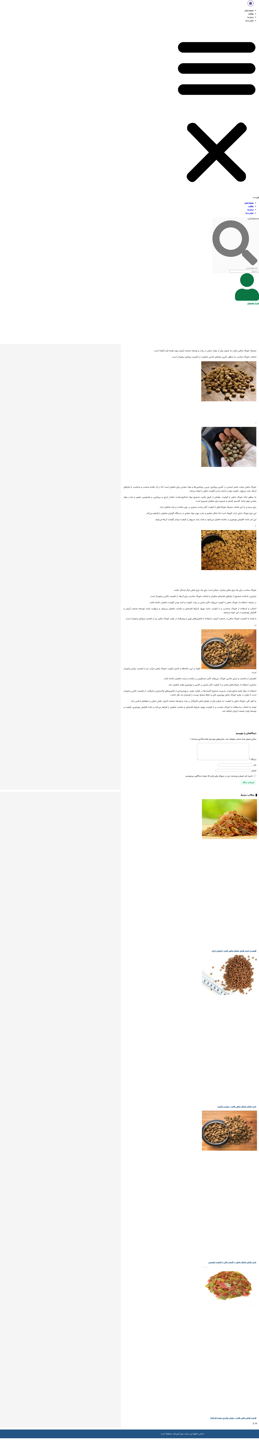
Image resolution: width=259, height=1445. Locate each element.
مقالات (251, 14)
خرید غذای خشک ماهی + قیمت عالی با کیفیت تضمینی (232, 1262)
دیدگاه (252, 759)
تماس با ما (250, 20)
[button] (216, 112)
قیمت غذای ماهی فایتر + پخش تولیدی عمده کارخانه (233, 1418)
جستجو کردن (253, 218)
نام (255, 765)
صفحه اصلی (249, 10)
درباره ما (250, 17)
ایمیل (254, 770)
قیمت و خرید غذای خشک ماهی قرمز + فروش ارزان (234, 951)
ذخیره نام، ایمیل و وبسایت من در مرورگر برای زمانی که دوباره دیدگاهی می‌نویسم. (219, 776)
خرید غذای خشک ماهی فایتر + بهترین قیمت (236, 1107)
